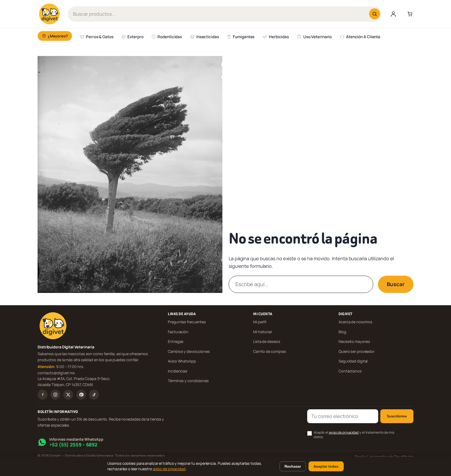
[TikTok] (94, 395)
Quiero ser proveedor (357, 351)
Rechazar (292, 466)
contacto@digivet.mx (56, 372)
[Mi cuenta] (393, 14)
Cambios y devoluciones (189, 351)
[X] (68, 395)
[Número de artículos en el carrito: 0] (408, 14)
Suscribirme (397, 416)
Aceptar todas (326, 466)
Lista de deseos (266, 341)
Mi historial (262, 331)
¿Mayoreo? (58, 35)
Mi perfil (259, 321)
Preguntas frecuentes (187, 321)
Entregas (175, 341)
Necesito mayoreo (354, 341)
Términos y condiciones (188, 380)
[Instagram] (55, 395)
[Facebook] (43, 395)
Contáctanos (350, 371)
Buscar (396, 284)
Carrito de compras (269, 351)
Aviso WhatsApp (182, 361)
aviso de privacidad (344, 432)
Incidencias (177, 371)
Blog (342, 331)
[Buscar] (374, 13)
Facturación (178, 331)
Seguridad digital (353, 361)
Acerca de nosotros (355, 321)
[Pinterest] (81, 395)
